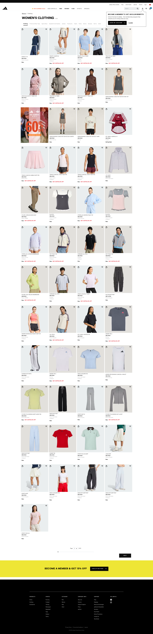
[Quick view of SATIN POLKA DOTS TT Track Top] (22, 69)
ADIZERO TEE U (109, 333)
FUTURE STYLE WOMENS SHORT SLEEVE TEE (31, 414)
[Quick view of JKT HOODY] (106, 148)
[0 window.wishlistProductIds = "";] (146, 8)
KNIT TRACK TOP (53, 254)
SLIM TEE (52, 214)
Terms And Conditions (78, 627)
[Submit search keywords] (138, 8)
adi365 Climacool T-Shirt (84, 294)
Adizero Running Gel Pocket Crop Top (31, 333)
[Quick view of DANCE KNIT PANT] (50, 387)
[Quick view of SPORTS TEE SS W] (22, 506)
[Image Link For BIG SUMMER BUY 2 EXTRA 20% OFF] (34, 125)
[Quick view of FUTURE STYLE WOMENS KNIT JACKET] (106, 387)
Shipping (96, 602)
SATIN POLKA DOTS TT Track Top (29, 96)
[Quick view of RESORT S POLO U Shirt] (78, 29)
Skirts (95, 23)
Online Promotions (98, 614)
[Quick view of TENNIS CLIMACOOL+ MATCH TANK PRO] (50, 148)
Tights (75, 23)
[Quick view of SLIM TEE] (50, 188)
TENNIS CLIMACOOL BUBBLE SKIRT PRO (30, 175)
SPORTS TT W (25, 56)
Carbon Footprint (82, 604)
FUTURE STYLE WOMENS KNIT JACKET (114, 414)
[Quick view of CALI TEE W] (50, 307)
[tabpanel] (76, 294)
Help (95, 599)
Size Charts (96, 611)
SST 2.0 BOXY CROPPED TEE (84, 334)
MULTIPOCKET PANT (110, 294)
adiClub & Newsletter (99, 606)
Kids (63, 604)
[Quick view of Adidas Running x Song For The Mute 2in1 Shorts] (50, 109)
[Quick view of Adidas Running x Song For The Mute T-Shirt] (78, 109)
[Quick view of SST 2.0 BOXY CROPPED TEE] (78, 307)
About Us (80, 599)
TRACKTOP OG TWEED (110, 56)
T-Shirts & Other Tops (34, 23)
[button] (38, 9)
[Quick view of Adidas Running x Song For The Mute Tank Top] (106, 69)
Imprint (86, 627)
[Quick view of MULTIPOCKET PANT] (106, 267)
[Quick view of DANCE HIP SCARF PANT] (78, 466)
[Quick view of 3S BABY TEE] (50, 426)
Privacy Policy (68, 627)
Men (63, 599)
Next (125, 555)
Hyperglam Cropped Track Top (85, 215)
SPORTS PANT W (81, 414)
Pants (80, 23)
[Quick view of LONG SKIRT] (106, 426)
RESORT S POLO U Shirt (83, 56)
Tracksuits (69, 23)
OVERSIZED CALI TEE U (83, 254)
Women (24, 13)
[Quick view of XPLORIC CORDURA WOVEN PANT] (22, 188)
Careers (80, 602)
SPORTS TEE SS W (25, 533)
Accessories (32, 604)
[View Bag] (150, 8)
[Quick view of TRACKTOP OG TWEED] (106, 29)
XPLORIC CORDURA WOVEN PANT (29, 215)
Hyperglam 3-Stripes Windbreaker (30, 254)
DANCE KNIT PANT (54, 413)
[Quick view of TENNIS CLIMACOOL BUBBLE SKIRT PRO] (22, 148)
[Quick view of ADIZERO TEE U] (106, 307)
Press (79, 606)
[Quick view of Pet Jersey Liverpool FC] (106, 109)
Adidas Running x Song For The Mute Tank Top (117, 96)
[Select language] (150, 5)
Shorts (84, 23)
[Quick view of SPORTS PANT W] (78, 387)
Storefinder (96, 618)
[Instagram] (111, 602)
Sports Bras (44, 23)
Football (47, 602)
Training (47, 604)
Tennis (47, 616)
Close (131, 22)
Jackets (64, 23)
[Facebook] (111, 599)
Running (47, 599)
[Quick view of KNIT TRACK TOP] (50, 227)
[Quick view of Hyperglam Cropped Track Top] (78, 188)
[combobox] (132, 8)
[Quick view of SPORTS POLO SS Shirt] (78, 426)
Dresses (90, 23)
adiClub (79, 609)
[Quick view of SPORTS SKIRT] (22, 466)
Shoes (30, 599)
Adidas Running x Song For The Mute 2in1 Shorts (62, 136)
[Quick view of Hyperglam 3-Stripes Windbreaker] (22, 227)
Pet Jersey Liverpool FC (112, 136)
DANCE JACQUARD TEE (83, 373)
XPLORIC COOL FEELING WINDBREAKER (30, 294)
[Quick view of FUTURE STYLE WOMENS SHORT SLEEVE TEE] (22, 387)
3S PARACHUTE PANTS (26, 373)
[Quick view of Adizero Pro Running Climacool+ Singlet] (106, 347)
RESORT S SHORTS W (54, 56)
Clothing (30, 13)
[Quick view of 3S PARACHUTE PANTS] (22, 347)
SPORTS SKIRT (25, 493)
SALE (99, 23)
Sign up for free (97, 568)
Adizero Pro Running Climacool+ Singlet (116, 374)
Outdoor (47, 614)
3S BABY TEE (52, 453)
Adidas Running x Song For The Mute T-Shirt (89, 136)
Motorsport (48, 606)
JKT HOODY (108, 175)
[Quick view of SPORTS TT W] (22, 29)
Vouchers (96, 609)
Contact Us (96, 616)
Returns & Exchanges (99, 604)
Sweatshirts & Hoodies (54, 23)
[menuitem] (38, 9)
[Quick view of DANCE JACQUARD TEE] (78, 347)
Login (145, 4)
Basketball (48, 609)
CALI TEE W (52, 334)
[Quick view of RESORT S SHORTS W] (50, 29)
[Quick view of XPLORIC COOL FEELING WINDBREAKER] (22, 267)
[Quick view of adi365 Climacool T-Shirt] (78, 267)
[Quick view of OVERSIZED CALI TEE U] (78, 227)
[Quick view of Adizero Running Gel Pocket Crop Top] (22, 307)
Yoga (47, 611)
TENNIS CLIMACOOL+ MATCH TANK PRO (58, 174)
